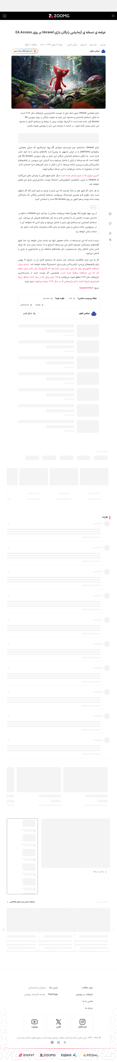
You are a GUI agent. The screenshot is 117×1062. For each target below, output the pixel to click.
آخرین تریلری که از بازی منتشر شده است (80, 175)
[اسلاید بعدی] (3, 929)
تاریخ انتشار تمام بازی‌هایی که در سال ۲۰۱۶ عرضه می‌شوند (62, 281)
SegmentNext (86, 288)
